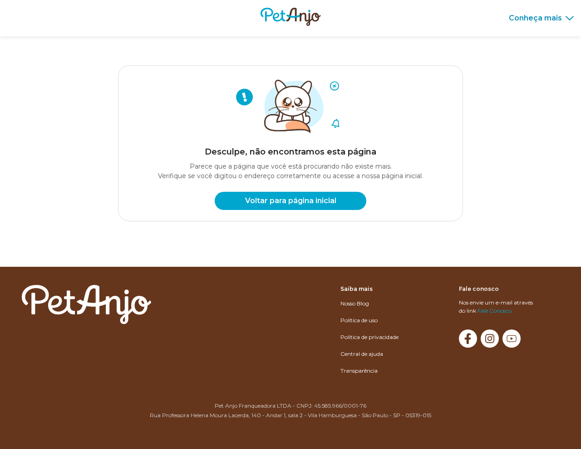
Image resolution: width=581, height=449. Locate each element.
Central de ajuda (361, 353)
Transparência (359, 370)
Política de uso (359, 320)
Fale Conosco (495, 310)
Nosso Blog (354, 303)
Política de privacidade (369, 337)
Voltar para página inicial (290, 200)
